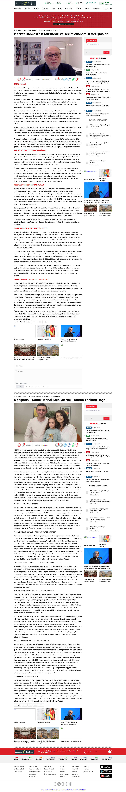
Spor (53, 8)
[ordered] (36, 387)
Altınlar (62, 766)
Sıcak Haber (76, 776)
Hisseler (74, 758)
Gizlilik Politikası (56, 789)
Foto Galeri (68, 8)
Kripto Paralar (107, 758)
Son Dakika (17, 8)
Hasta (24, 705)
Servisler (27, 8)
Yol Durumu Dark (19, 769)
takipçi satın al (33, 776)
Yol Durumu (94, 758)
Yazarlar (87, 8)
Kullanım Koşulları (74, 789)
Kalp (35, 705)
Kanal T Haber (17, 30)
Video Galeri (75, 769)
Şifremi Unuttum (88, 771)
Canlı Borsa (47, 766)
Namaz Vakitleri (27, 758)
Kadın (60, 8)
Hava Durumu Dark (19, 766)
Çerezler (63, 789)
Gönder (20, 387)
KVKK (67, 789)
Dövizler (62, 769)
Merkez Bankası (37, 322)
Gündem (36, 8)
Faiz (29, 322)
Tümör (41, 705)
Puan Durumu (63, 758)
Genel (24, 30)
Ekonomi (45, 8)
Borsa (16, 758)
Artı (16, 322)
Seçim (45, 322)
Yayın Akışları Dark (34, 769)
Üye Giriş (86, 766)
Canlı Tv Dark (33, 766)
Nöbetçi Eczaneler (34, 771)
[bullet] (39, 387)
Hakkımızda (43, 789)
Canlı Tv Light (18, 771)
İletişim (49, 789)
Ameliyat (17, 705)
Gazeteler (96, 8)
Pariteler (83, 758)
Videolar (78, 8)
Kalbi (30, 705)
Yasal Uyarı (83, 789)
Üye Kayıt (86, 769)
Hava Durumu (51, 758)
